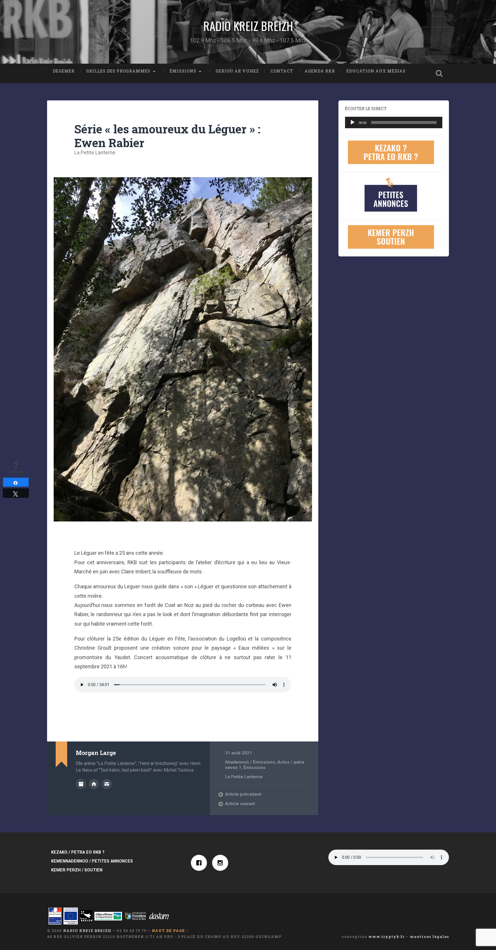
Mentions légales (429, 936)
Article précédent (243, 794)
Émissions (183, 71)
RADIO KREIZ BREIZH (248, 25)
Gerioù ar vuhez (237, 71)
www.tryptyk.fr (386, 936)
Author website (94, 784)
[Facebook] (200, 863)
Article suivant (240, 803)
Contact (281, 71)
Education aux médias (376, 71)
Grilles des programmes (118, 71)
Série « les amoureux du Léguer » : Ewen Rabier (167, 136)
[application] (393, 122)
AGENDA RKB (320, 71)
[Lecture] (352, 122)
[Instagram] (221, 863)
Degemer (64, 71)
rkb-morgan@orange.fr (107, 784)
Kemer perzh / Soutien (76, 870)
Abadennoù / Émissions (250, 762)
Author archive (81, 784)
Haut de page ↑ (170, 930)
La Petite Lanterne (94, 152)
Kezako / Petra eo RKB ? (77, 852)
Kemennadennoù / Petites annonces (92, 861)
